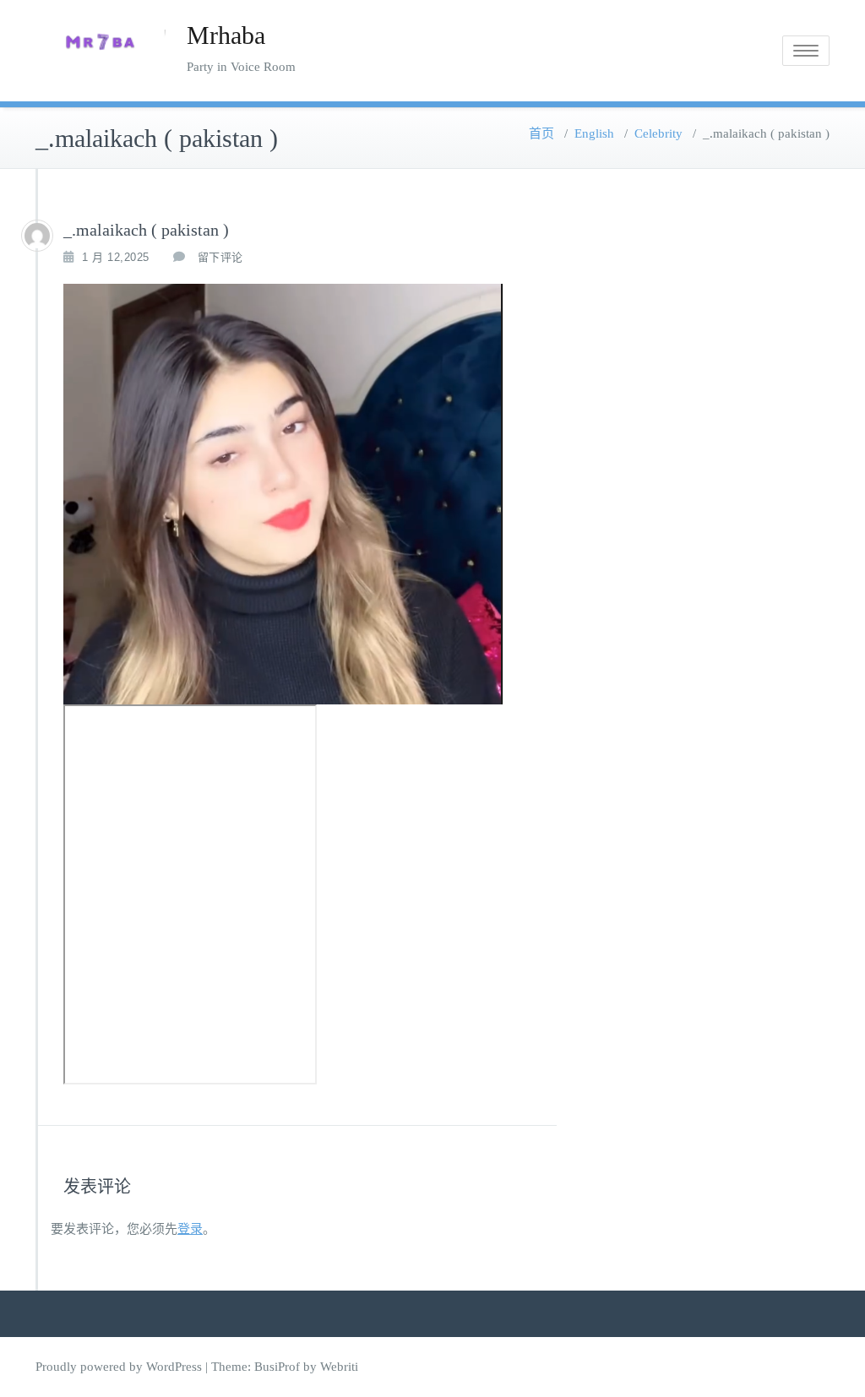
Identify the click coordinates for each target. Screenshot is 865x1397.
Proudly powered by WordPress (118, 1366)
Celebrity (658, 133)
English (594, 133)
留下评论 (220, 257)
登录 (190, 1229)
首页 (541, 133)
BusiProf (277, 1366)
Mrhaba (226, 35)
